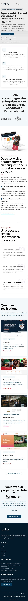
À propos (3, 553)
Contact (3, 555)
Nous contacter (6, 584)
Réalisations (3, 551)
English (19, 4)
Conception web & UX (14, 52)
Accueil (2, 546)
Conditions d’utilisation (8, 596)
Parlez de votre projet (13, 516)
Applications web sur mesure (14, 79)
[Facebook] (23, 593)
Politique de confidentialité (19, 596)
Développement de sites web (14, 66)
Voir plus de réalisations (13, 473)
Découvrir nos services (7, 213)
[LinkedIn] (21, 593)
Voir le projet (6, 350)
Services (3, 549)
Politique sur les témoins (14, 599)
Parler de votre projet (7, 33)
